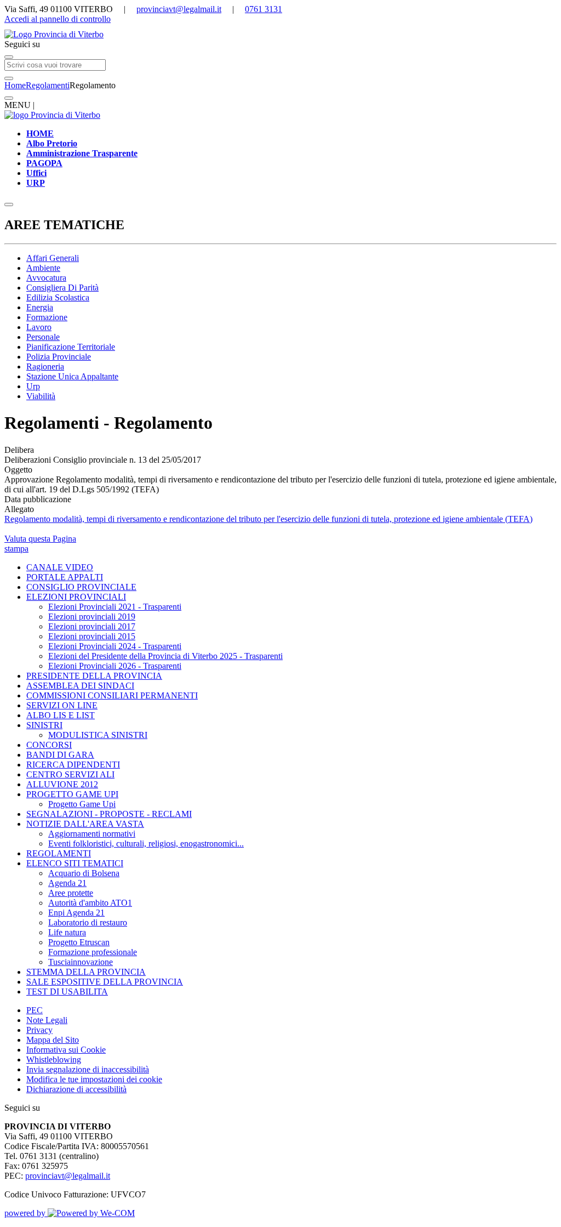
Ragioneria (45, 366)
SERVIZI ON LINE (62, 705)
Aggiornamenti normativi (91, 833)
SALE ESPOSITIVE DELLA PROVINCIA (104, 981)
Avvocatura (46, 277)
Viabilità (40, 396)
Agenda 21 (67, 883)
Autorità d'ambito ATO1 (90, 902)
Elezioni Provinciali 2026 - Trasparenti (114, 666)
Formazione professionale (92, 952)
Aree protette (70, 892)
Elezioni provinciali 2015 (91, 636)
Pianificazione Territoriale (70, 346)
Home (15, 85)
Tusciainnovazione (80, 962)
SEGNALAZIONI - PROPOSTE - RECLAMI (109, 814)
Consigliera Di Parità (62, 287)
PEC (34, 1010)
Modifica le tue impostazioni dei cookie (94, 1079)
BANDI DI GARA (60, 754)
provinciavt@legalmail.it (178, 9)
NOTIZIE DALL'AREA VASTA (85, 823)
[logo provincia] (280, 34)
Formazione (46, 317)
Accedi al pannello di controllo (57, 19)
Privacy (39, 1030)
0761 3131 (263, 9)
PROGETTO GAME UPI (72, 794)
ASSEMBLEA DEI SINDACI (80, 685)
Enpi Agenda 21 (76, 912)
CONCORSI (49, 744)
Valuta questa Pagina (40, 538)
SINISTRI (44, 725)
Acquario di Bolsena (83, 873)
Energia (39, 307)
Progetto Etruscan (79, 942)
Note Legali (46, 1020)
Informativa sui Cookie (66, 1049)
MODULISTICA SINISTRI (97, 735)
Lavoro (38, 327)
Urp (33, 386)
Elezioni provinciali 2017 (91, 626)
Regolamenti (48, 85)
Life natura (67, 932)
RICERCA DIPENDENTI (73, 764)
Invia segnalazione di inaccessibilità (87, 1069)
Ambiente (43, 267)
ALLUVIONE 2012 (62, 784)
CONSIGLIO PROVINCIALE (81, 587)
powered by (26, 1213)
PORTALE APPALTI (64, 577)
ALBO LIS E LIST (60, 715)
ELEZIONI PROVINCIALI (76, 596)
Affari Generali (52, 258)
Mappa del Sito (52, 1039)
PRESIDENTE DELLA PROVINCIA (94, 675)
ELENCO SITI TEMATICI (74, 863)
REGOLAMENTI (58, 853)
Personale (43, 337)
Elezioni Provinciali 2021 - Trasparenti (114, 606)
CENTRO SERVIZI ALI (70, 774)
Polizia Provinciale (58, 356)
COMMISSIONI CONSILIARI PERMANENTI (112, 695)
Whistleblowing (53, 1059)
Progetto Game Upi (82, 804)
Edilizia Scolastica (57, 297)
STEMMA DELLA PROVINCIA (86, 971)
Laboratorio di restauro (87, 922)
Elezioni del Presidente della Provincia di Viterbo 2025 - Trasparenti (165, 656)
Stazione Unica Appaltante (72, 376)
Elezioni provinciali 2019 (91, 616)
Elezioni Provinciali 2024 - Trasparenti (114, 646)
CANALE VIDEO (59, 567)
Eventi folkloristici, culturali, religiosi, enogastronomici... (146, 843)
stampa (16, 548)
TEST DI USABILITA (67, 991)
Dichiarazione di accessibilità (76, 1089)
